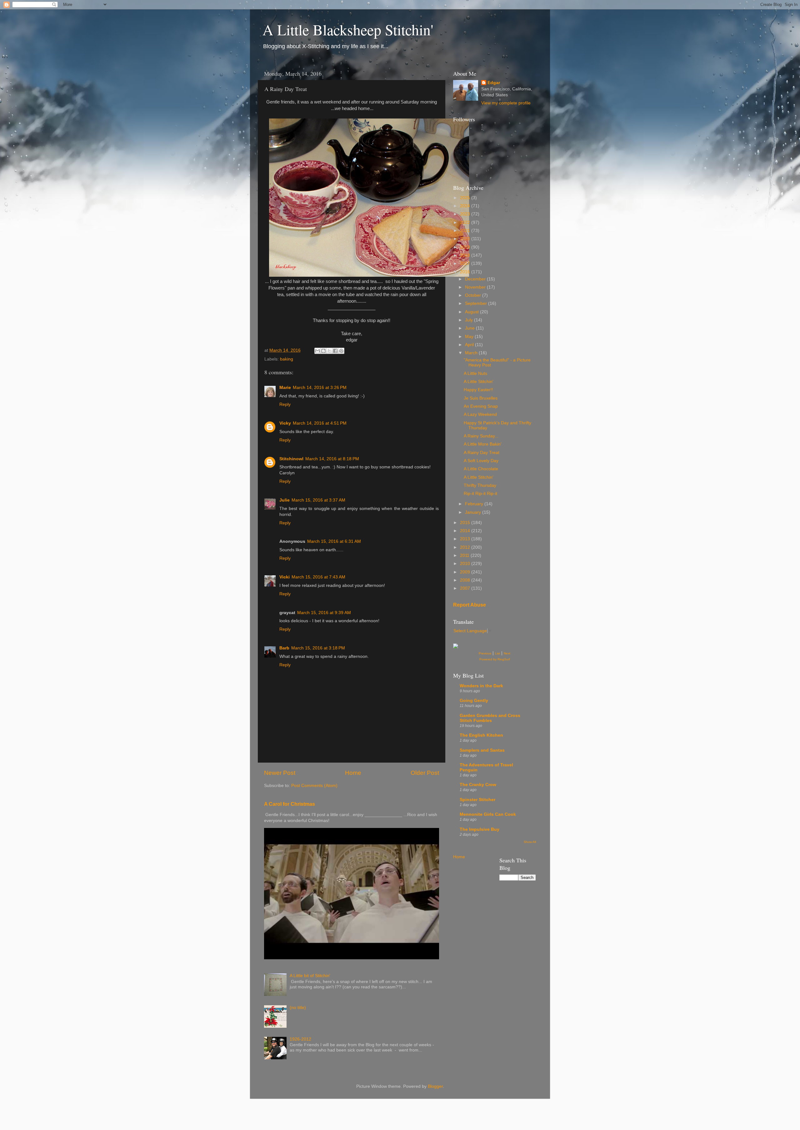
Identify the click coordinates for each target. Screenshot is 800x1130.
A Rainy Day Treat (481, 452)
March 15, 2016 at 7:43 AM (318, 577)
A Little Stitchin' (478, 381)
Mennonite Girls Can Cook (488, 814)
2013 (465, 539)
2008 (465, 580)
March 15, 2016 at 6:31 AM (334, 541)
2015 (465, 522)
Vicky (285, 423)
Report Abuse (469, 605)
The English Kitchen (481, 735)
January (473, 512)
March (472, 353)
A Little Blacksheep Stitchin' (347, 29)
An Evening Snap (481, 406)
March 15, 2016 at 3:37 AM (318, 500)
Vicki (284, 577)
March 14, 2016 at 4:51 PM (320, 423)
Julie (284, 500)
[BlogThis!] (323, 351)
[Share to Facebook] (335, 351)
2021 (465, 230)
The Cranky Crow (478, 784)
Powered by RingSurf (494, 659)
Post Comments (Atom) (314, 785)
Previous (485, 653)
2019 (465, 247)
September (476, 303)
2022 (465, 222)
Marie (285, 387)
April (470, 344)
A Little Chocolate (481, 469)
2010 (465, 563)
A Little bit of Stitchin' (310, 975)
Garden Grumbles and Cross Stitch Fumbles (490, 718)
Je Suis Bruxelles (481, 398)
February (474, 504)
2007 (465, 588)
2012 (465, 547)
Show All (530, 842)
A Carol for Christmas (289, 804)
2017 (465, 263)
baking (286, 359)
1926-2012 (300, 1039)
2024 (465, 206)
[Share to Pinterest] (341, 351)
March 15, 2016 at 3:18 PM (318, 648)
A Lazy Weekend (480, 414)
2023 (465, 214)
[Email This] (317, 351)
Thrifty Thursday (480, 485)
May (470, 336)
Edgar (494, 82)
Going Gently (474, 700)
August (472, 312)
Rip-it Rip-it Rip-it (480, 493)
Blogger (435, 1086)
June (470, 328)
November (476, 287)
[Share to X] (329, 351)
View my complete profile (506, 103)
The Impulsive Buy (479, 829)
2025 (465, 197)
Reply (285, 404)
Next (507, 653)
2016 (465, 272)
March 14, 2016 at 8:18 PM (332, 459)
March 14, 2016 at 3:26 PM (320, 387)
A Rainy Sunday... (481, 436)
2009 (465, 572)
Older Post (425, 772)
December (476, 279)
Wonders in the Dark (481, 686)
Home (353, 772)
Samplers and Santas (482, 750)
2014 (465, 530)
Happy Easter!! (478, 389)
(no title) (298, 1007)
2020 (465, 238)
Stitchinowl (291, 459)
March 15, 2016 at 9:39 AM (324, 612)
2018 (465, 255)
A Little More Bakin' (483, 444)
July (469, 320)
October (473, 295)
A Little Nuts (475, 373)
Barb (284, 648)
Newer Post (279, 772)
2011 (465, 555)
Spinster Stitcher (477, 799)
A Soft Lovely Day (481, 460)
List (497, 653)
